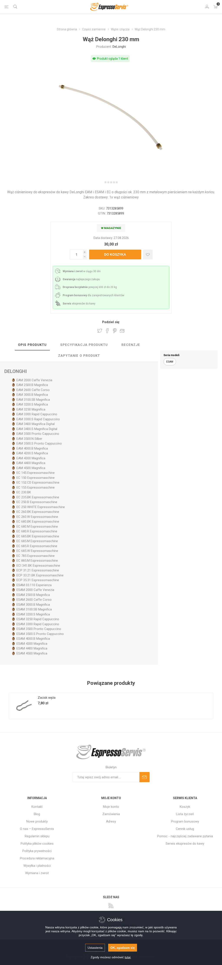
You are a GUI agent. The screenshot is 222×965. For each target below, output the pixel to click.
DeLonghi (119, 47)
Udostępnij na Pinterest (115, 330)
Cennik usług (185, 829)
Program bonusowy (185, 821)
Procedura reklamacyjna (37, 858)
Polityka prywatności (37, 851)
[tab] (32, 345)
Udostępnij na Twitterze (99, 330)
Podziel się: (111, 322)
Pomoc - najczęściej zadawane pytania (185, 836)
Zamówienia (111, 814)
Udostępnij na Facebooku (107, 330)
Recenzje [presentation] (130, 345)
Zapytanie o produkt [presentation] (79, 356)
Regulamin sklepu (37, 836)
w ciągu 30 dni (82, 271)
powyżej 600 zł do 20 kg (90, 287)
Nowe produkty (37, 821)
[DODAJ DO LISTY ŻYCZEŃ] (148, 254)
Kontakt (36, 807)
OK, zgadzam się (122, 947)
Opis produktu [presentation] (32, 345)
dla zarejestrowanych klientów (93, 295)
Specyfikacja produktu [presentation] (84, 345)
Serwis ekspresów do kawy (185, 844)
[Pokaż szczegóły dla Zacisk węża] (22, 706)
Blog (37, 814)
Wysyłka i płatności (37, 866)
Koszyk (185, 807)
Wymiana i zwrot (37, 873)
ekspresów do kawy (79, 303)
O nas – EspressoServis (37, 829)
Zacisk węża (47, 698)
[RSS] (111, 905)
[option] (60, 706)
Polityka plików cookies (37, 844)
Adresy (111, 821)
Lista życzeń (185, 814)
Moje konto (111, 807)
